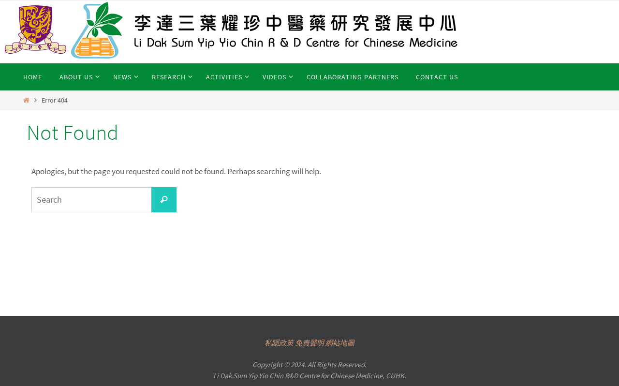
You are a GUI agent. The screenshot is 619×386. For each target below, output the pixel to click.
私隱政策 (279, 342)
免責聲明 (309, 342)
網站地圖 (339, 342)
